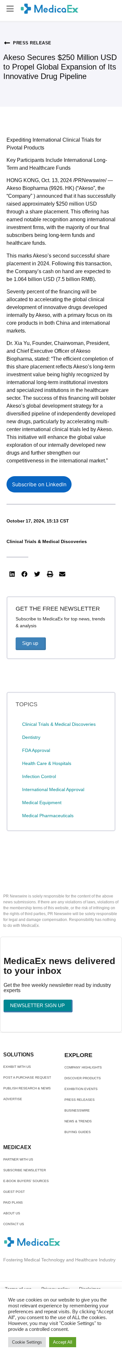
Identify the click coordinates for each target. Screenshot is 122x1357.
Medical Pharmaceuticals (48, 815)
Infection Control (39, 776)
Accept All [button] (62, 1342)
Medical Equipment (41, 802)
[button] (10, 8)
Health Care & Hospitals (46, 763)
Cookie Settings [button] (27, 1342)
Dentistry (31, 737)
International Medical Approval (53, 789)
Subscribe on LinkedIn (39, 484)
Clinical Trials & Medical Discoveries (47, 541)
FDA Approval (36, 750)
